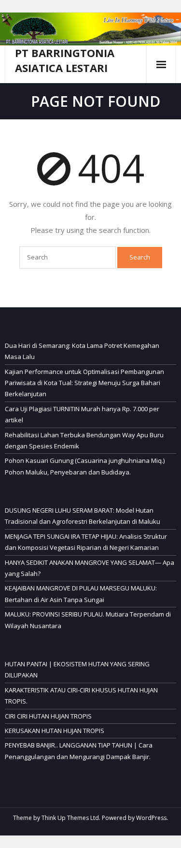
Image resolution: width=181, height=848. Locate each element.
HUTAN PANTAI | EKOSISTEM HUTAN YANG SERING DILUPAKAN (77, 669)
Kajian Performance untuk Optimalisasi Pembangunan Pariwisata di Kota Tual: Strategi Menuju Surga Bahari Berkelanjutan (84, 383)
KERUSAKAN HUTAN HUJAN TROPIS (54, 730)
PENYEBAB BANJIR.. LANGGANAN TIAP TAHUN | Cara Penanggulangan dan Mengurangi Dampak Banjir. (79, 751)
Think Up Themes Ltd (70, 818)
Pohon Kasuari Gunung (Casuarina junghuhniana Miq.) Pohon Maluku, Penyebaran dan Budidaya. (85, 466)
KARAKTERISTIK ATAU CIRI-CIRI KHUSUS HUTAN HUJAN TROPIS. (81, 695)
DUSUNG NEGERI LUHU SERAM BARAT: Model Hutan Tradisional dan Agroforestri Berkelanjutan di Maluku (82, 516)
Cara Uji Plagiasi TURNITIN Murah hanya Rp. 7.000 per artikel (82, 414)
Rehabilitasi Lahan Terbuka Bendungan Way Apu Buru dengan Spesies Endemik (84, 440)
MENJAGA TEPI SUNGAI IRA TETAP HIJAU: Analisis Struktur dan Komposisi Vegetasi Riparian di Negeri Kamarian (86, 542)
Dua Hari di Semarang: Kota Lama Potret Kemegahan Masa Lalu (82, 351)
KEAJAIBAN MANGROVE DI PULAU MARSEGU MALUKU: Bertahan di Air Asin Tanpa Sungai (81, 594)
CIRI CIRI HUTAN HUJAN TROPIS (48, 716)
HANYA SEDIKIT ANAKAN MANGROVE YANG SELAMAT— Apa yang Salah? (89, 568)
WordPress (151, 818)
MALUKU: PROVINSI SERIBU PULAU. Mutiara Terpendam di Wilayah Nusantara (88, 620)
